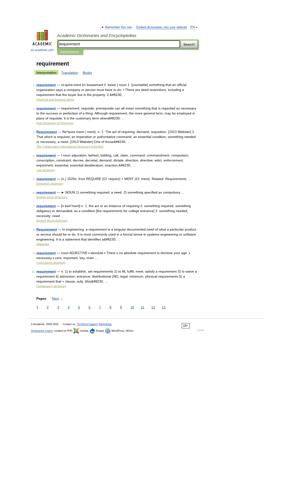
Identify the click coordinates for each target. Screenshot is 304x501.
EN (192, 27)
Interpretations (70, 51)
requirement (46, 85)
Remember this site (118, 27)
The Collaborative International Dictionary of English (70, 146)
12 (153, 307)
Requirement (46, 132)
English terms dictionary (51, 197)
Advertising (105, 324)
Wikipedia (42, 244)
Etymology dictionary (49, 183)
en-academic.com (42, 50)
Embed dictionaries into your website (161, 27)
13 (164, 307)
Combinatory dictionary (51, 286)
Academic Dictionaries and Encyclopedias (96, 35)
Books (87, 73)
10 (132, 307)
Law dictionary (45, 170)
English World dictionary (52, 220)
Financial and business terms (55, 99)
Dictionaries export (41, 330)
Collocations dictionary (51, 263)
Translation (69, 73)
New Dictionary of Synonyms (54, 123)
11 (142, 307)
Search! (189, 44)
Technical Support (87, 324)
